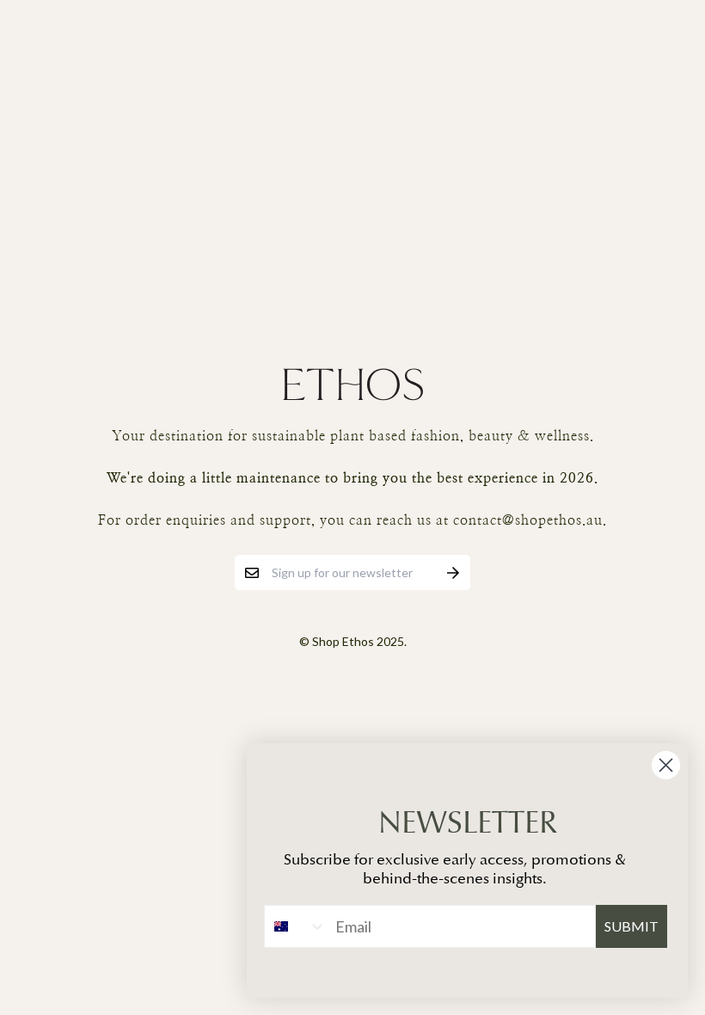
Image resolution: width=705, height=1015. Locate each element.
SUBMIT (631, 926)
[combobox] (296, 926)
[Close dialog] (666, 765)
